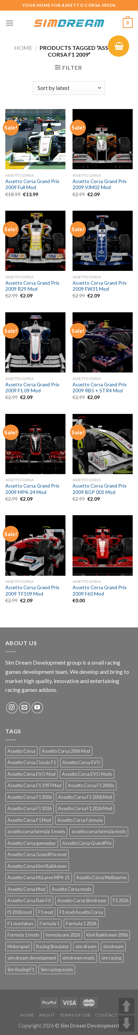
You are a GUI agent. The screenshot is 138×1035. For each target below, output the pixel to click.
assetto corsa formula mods (98, 831)
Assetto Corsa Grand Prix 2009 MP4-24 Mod (32, 489)
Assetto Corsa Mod (26, 889)
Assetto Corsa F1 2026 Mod (85, 808)
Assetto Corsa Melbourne (101, 877)
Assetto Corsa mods (72, 889)
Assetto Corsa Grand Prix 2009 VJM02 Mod (100, 184)
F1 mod (45, 912)
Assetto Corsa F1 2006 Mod (85, 797)
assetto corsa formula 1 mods (36, 831)
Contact (106, 1015)
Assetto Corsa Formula (80, 820)
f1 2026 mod (19, 912)
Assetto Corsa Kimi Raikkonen (37, 866)
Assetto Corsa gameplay (31, 843)
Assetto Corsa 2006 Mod (66, 751)
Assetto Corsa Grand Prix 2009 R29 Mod (32, 286)
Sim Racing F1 (20, 969)
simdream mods (78, 958)
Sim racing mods (57, 969)
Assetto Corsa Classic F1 (31, 762)
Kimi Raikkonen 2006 (107, 935)
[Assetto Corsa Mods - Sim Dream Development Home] (69, 23)
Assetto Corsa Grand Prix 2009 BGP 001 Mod (100, 489)
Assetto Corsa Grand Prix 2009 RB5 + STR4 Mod (100, 388)
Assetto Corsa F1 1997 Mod (34, 785)
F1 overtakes (20, 923)
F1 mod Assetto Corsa (81, 912)
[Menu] (9, 23)
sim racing (111, 958)
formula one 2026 (63, 935)
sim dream (86, 946)
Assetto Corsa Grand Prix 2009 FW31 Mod (100, 286)
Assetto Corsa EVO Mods (87, 774)
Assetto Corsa (21, 751)
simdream (113, 946)
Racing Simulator (52, 946)
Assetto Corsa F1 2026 (29, 808)
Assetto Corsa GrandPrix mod (37, 854)
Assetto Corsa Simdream (82, 900)
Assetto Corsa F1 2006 (29, 797)
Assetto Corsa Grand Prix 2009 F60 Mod (100, 591)
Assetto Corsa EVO (81, 762)
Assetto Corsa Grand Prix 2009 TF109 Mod (32, 591)
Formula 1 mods (23, 935)
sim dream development (31, 958)
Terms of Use (75, 1015)
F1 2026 (120, 900)
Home (23, 47)
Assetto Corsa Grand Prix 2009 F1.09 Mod (32, 388)
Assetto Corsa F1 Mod (29, 820)
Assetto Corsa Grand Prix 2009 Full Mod (32, 184)
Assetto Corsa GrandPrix (86, 843)
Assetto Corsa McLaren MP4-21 (38, 877)
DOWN (126, 1023)
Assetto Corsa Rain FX (29, 900)
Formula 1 (49, 923)
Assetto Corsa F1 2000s (91, 785)
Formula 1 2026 (81, 923)
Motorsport (18, 946)
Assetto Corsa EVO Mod (31, 774)
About (47, 1015)
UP (126, 1006)
